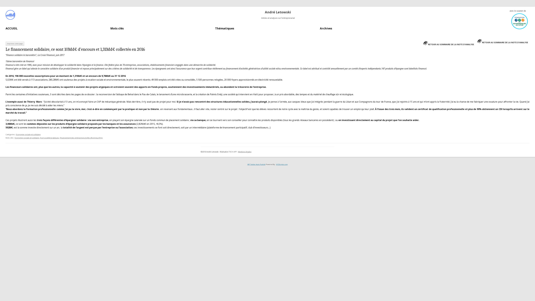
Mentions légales (244, 152)
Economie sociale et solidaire (28, 134)
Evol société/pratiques (49, 138)
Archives (326, 28)
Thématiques (224, 28)
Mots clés (117, 28)
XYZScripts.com (282, 164)
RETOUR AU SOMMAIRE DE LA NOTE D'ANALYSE (505, 42)
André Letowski (278, 12)
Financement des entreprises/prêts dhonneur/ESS (81, 138)
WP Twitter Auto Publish (256, 164)
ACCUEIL (12, 28)
